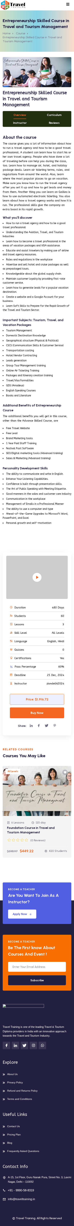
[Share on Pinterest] (55, 726)
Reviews (54, 123)
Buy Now (37, 713)
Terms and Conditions (19, 1099)
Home (7, 33)
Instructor (20, 123)
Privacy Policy (15, 1082)
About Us (12, 1074)
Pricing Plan (14, 1134)
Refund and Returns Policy (22, 1090)
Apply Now (20, 914)
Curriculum (54, 115)
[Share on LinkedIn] (31, 726)
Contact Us (13, 1126)
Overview (19, 115)
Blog (9, 1142)
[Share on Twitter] (46, 726)
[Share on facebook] (39, 726)
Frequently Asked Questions (23, 1151)
